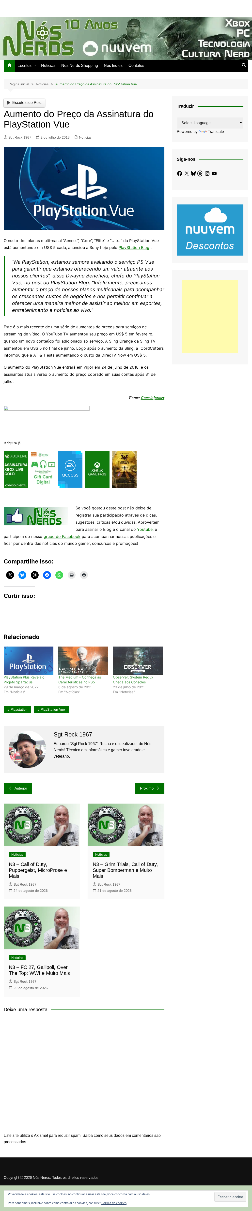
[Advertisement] (210, 316)
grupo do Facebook (62, 536)
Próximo (147, 788)
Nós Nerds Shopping (79, 65)
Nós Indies (113, 65)
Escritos (24, 65)
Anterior (21, 788)
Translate (216, 132)
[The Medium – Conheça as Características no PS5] (83, 661)
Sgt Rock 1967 (19, 137)
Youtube (145, 529)
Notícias (48, 65)
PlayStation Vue (53, 709)
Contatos (136, 65)
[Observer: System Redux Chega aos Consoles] (138, 661)
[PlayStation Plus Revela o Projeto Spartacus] (28, 661)
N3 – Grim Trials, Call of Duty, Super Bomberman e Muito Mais (125, 870)
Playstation (19, 709)
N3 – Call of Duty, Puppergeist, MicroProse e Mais (38, 870)
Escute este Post (27, 103)
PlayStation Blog (134, 247)
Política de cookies (113, 1203)
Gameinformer (152, 398)
